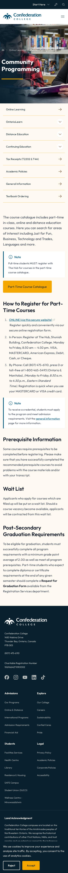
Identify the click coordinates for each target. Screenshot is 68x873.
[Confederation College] (3, 50)
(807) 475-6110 (12, 653)
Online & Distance (14, 710)
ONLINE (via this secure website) (30, 320)
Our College (43, 702)
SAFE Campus (12, 782)
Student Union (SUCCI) (16, 790)
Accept (31, 865)
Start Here (39, 4)
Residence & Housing (15, 775)
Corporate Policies (46, 767)
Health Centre (12, 760)
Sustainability (44, 717)
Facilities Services (13, 752)
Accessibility (43, 775)
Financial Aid (11, 732)
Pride (39, 732)
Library (8, 767)
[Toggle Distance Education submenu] (60, 134)
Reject (11, 865)
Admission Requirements (17, 725)
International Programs (16, 717)
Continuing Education (18, 146)
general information (48, 418)
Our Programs (12, 702)
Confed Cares (44, 725)
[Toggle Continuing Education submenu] (60, 147)
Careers (41, 710)
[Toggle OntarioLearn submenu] (60, 122)
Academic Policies (46, 760)
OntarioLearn (14, 122)
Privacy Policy (44, 752)
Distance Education (17, 134)
